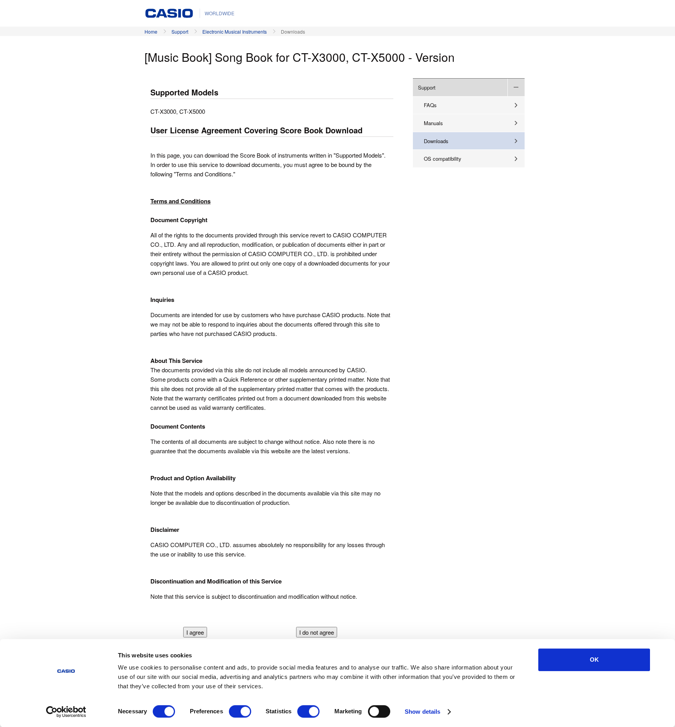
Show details (422, 711)
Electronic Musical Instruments (234, 31)
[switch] (240, 711)
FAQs (430, 105)
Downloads (436, 141)
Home (151, 31)
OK (594, 659)
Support (179, 31)
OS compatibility (442, 158)
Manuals (433, 123)
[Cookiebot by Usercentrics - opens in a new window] (66, 712)
